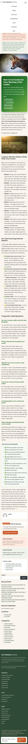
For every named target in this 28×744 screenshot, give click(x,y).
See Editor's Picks (21, 740)
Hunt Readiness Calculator (7, 695)
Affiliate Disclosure (5, 709)
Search (3, 575)
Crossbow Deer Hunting (7, 675)
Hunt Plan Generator (6, 697)
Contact (3, 721)
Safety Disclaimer (5, 717)
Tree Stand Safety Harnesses (13, 564)
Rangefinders (14, 18)
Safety (14, 10)
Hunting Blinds (8, 633)
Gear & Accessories (9, 629)
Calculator (14, 27)
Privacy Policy (4, 711)
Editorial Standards (5, 715)
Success (9, 655)
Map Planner (4, 701)
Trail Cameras (9, 567)
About (2, 723)
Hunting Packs (4, 687)
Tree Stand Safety (9, 640)
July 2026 (7, 616)
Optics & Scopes (8, 636)
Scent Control (9, 569)
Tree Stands (7, 642)
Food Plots (7, 627)
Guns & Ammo (8, 631)
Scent (14, 22)
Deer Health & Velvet (9, 625)
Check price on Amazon (10, 532)
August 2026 (7, 614)
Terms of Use (4, 713)
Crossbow (14, 6)
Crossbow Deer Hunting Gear (14, 566)
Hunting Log (4, 699)
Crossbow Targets (5, 677)
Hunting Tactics (8, 634)
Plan (14, 31)
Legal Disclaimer (5, 719)
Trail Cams (14, 14)
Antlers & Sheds (8, 623)
